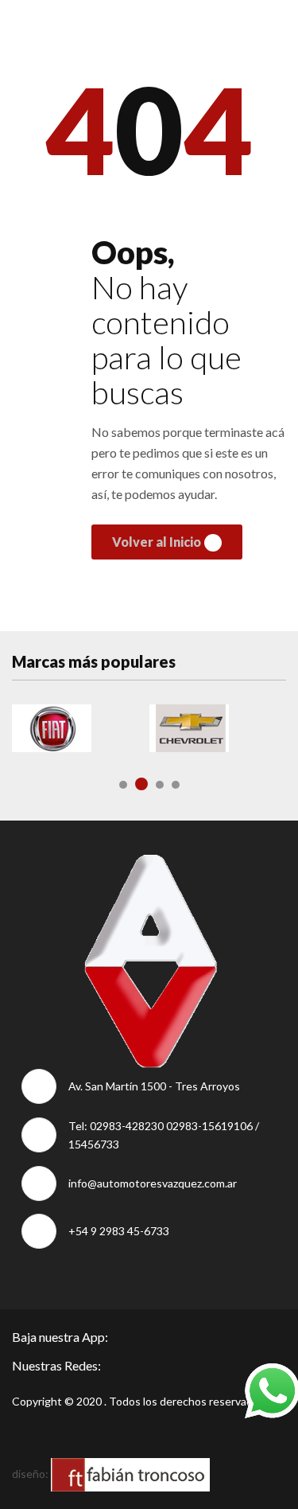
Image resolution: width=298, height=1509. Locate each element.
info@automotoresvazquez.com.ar (152, 1183)
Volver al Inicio (156, 541)
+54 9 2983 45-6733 (118, 1231)
